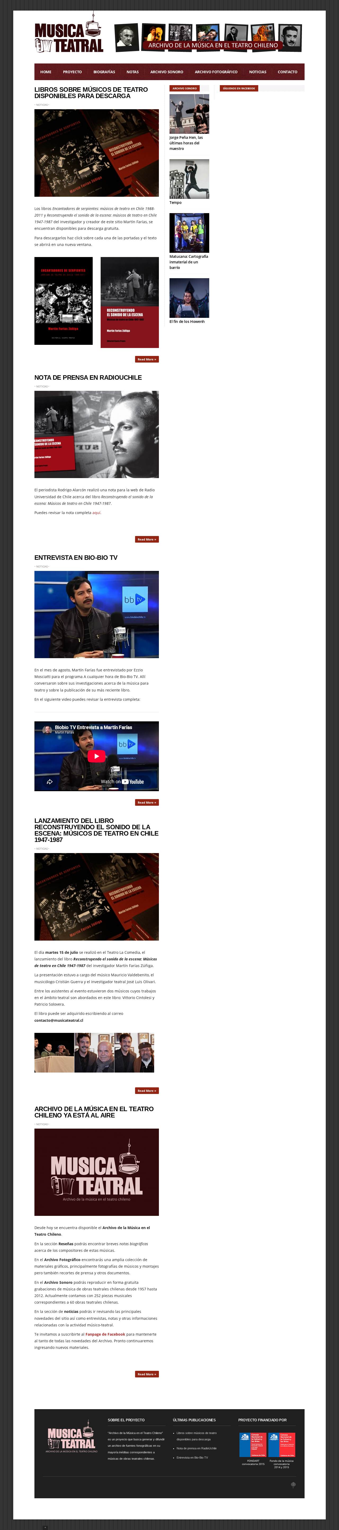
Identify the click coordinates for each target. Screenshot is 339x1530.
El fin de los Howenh (187, 321)
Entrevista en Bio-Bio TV (76, 557)
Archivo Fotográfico (216, 71)
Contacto (287, 71)
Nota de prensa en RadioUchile (88, 377)
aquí (96, 512)
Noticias (257, 71)
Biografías (104, 71)
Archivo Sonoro (166, 71)
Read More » (147, 359)
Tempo (175, 202)
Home (45, 71)
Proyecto (72, 71)
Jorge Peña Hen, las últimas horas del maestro (186, 143)
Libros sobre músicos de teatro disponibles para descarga (91, 92)
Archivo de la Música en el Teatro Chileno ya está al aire (94, 1112)
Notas (133, 71)
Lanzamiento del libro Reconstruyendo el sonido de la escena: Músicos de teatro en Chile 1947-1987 (96, 830)
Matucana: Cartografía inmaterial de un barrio (189, 262)
